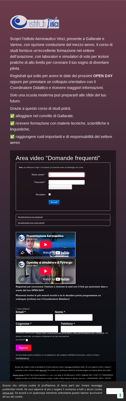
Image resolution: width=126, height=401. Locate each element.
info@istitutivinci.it (22, 358)
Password (39, 182)
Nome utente (38, 174)
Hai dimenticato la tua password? (30, 217)
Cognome (23, 323)
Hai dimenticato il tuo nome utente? (31, 223)
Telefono (68, 323)
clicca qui (43, 370)
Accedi (54, 202)
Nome (60, 312)
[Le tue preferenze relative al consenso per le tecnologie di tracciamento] (120, 395)
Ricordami (40, 194)
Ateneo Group (18, 375)
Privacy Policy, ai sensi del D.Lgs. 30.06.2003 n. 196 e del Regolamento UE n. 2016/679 (70, 333)
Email (21, 312)
